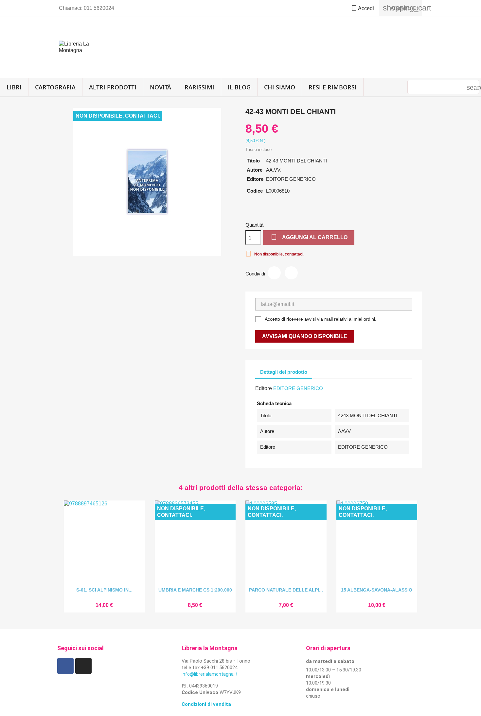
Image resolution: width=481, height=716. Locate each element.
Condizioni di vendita (206, 704)
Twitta (291, 272)
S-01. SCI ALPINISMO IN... (104, 590)
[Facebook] (65, 666)
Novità (160, 87)
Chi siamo (279, 87)
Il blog (239, 87)
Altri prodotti (112, 87)
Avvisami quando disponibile (304, 336)
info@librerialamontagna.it (210, 674)
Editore (263, 388)
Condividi (274, 272)
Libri (14, 87)
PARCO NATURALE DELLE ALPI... (286, 590)
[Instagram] (83, 666)
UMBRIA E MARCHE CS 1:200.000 (195, 590)
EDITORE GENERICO (298, 388)
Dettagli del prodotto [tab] (283, 372)
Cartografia (55, 87)
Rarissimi (199, 87)
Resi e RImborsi (333, 87)
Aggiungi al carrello (309, 237)
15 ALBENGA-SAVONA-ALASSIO (376, 590)
